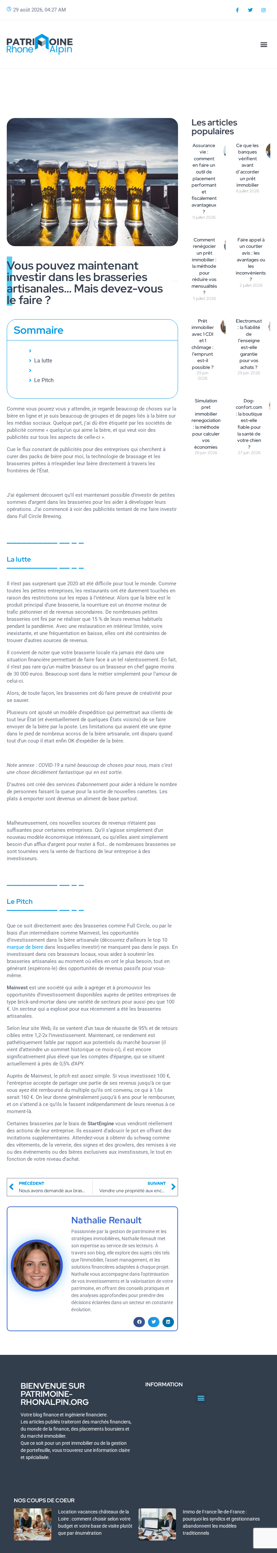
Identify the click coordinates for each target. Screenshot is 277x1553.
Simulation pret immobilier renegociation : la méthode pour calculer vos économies (206, 424)
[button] (263, 44)
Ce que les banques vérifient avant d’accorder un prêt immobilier (247, 165)
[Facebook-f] (237, 10)
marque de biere (25, 947)
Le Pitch (44, 380)
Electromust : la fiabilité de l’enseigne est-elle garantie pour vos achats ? (249, 344)
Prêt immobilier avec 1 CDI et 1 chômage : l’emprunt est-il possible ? (203, 344)
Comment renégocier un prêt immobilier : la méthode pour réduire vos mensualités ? (204, 266)
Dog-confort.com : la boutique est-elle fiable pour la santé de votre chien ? (249, 424)
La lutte (43, 360)
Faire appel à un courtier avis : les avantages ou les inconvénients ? (251, 260)
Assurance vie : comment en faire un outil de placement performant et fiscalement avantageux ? (204, 178)
